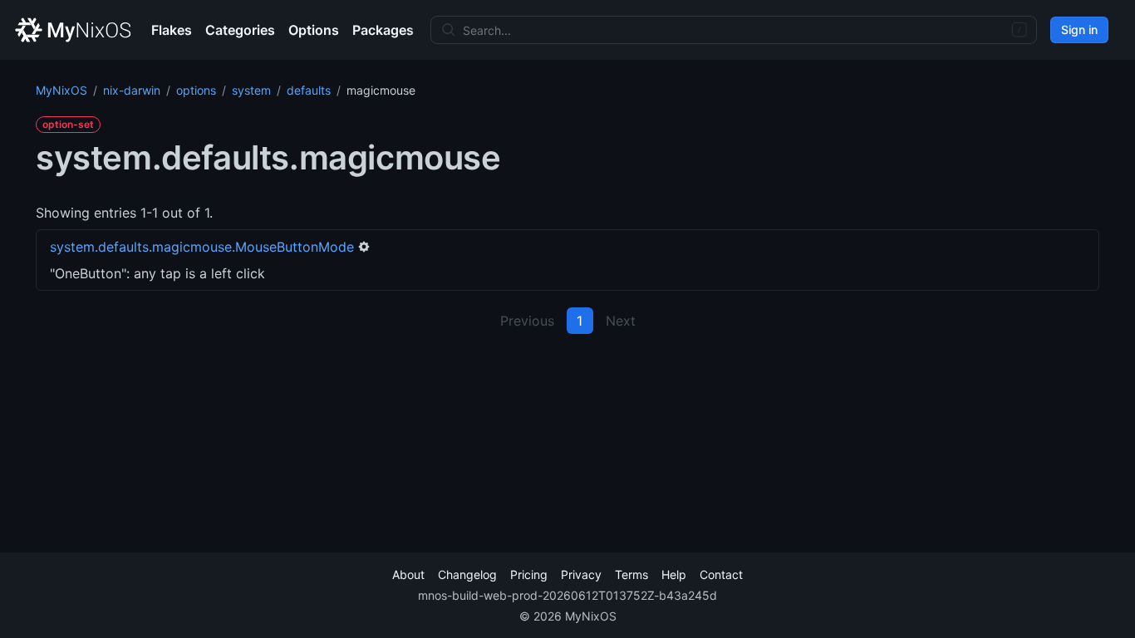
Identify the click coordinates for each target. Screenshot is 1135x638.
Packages (383, 30)
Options (313, 30)
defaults (309, 90)
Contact (721, 574)
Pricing (529, 574)
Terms (631, 574)
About (408, 574)
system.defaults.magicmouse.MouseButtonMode (202, 246)
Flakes (171, 30)
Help (673, 574)
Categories (240, 30)
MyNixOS (61, 90)
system (251, 90)
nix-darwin (131, 90)
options (196, 90)
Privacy (581, 574)
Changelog (467, 574)
